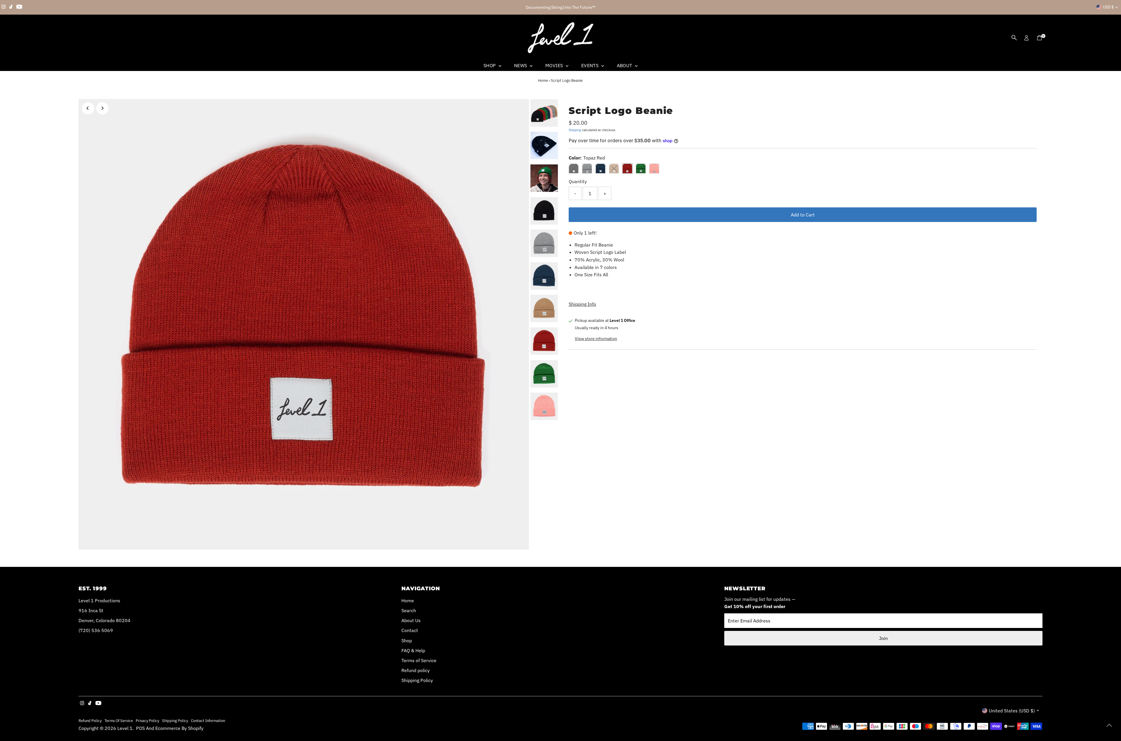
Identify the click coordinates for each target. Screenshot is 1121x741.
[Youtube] (19, 7)
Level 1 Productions (99, 600)
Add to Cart (803, 215)
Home (543, 80)
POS (140, 728)
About (625, 65)
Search (408, 610)
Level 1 (125, 728)
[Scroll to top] (1109, 725)
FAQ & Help (413, 650)
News (521, 65)
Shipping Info (582, 304)
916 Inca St (91, 610)
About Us (411, 620)
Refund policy (415, 670)
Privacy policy (147, 720)
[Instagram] (3, 7)
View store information (596, 338)
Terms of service (119, 720)
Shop (490, 65)
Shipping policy (175, 720)
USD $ (1108, 7)
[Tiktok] (11, 7)
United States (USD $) (1012, 711)
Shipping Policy (417, 680)
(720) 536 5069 (96, 630)
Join (883, 638)
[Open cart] (1039, 37)
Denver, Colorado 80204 (104, 620)
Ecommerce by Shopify (179, 728)
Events (590, 65)
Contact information (208, 720)
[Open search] (1014, 37)
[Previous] (88, 108)
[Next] (102, 108)
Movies (554, 65)
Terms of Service (418, 660)
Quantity (578, 181)
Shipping (575, 130)
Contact (409, 630)
